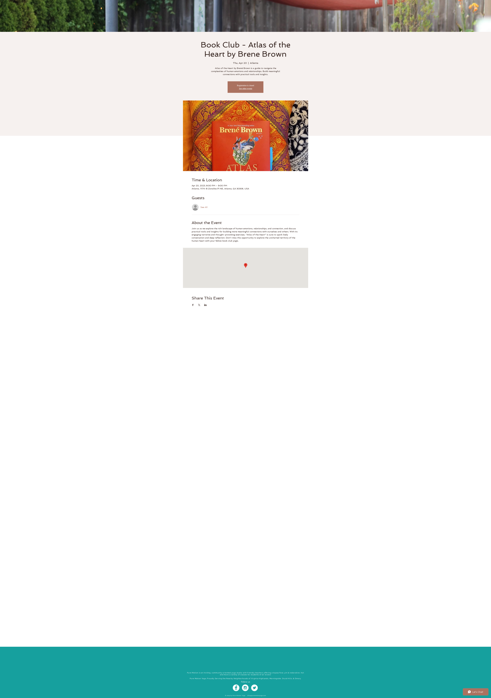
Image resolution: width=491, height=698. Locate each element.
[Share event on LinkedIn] (205, 305)
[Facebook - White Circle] (236, 687)
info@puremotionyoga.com (256, 695)
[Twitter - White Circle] (254, 687)
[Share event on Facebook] (193, 305)
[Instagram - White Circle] (245, 687)
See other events (245, 88)
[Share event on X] (199, 305)
